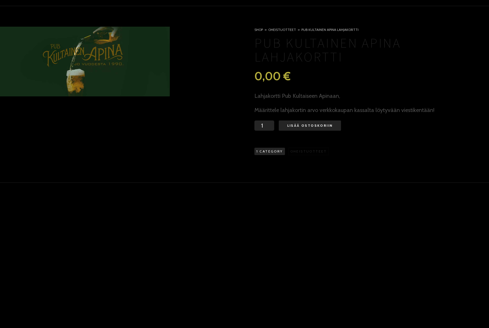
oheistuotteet (282, 29)
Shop (258, 29)
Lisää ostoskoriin (310, 125)
